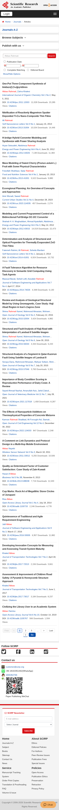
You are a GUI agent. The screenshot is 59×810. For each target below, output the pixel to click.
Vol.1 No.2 (46, 95)
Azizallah (36, 279)
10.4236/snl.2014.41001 (18, 257)
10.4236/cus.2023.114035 (19, 203)
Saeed (21, 196)
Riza (7, 499)
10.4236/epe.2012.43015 (18, 228)
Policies (36, 768)
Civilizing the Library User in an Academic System (29, 607)
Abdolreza (26, 145)
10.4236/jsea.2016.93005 (18, 535)
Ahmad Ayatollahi (35, 221)
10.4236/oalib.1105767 (17, 618)
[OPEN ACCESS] (50, 5)
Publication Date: (14, 62)
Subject (5, 747)
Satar (27, 171)
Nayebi (8, 448)
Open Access (38, 772)
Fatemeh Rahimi (9, 250)
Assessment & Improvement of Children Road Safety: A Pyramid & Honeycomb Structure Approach (27, 578)
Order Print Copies (10, 780)
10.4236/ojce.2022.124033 (19, 430)
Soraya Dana (8, 362)
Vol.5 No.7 (30, 365)
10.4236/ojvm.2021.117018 (19, 401)
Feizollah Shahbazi (10, 171)
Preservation (37, 780)
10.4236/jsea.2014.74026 (18, 290)
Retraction (36, 784)
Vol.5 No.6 (30, 340)
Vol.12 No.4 (38, 423)
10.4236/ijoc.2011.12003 (18, 102)
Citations (13, 106)
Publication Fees (39, 759)
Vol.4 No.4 (35, 149)
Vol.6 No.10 (34, 615)
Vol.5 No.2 (30, 315)
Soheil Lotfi (22, 279)
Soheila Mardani (37, 250)
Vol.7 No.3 (43, 589)
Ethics (34, 743)
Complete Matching (16, 70)
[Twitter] (3, 651)
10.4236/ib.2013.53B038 (18, 481)
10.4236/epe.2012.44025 (18, 153)
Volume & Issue (9, 792)
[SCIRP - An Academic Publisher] (20, 5)
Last (51, 630)
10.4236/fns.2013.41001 (18, 178)
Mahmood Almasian (33, 311)
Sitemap (6, 755)
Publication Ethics (40, 776)
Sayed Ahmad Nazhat (12, 390)
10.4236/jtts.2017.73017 (18, 596)
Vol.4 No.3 (35, 225)
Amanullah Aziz (30, 390)
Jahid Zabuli (43, 390)
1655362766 (11, 675)
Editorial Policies (39, 747)
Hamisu (8, 611)
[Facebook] (18, 651)
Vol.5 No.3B (16, 477)
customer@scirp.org (15, 667)
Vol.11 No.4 (28, 200)
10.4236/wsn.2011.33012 (18, 456)
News (4, 763)
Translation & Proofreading (14, 784)
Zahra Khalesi (23, 91)
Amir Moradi (7, 196)
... (38, 630)
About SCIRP (40, 738)
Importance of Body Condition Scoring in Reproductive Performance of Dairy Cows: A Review (26, 383)
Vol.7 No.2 (43, 557)
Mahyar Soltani (41, 362)
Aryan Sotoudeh (9, 145)
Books (5, 751)
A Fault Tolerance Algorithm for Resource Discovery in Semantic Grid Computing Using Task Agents (27, 271)
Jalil (7, 524)
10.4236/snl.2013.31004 (18, 127)
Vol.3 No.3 (30, 452)
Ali (7, 120)
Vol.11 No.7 (41, 394)
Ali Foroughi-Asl (34, 419)
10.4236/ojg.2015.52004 (18, 318)
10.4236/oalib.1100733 (17, 506)
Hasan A (9, 474)
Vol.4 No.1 (33, 174)
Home (8, 22)
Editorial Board (37, 70)
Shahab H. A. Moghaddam (14, 221)
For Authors (37, 751)
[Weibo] (46, 651)
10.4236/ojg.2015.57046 (18, 369)
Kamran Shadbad (14, 419)
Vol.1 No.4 (33, 503)
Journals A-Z (8, 743)
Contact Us (7, 759)
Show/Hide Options (11, 74)
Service (6, 768)
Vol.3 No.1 (30, 124)
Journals (17, 22)
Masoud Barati (8, 279)
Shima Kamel (12, 311)
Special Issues (38, 763)
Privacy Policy (38, 788)
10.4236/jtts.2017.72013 (18, 564)
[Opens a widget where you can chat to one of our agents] (48, 805)
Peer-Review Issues (41, 755)
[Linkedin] (32, 651)
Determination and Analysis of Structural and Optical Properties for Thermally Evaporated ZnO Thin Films (28, 242)
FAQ (4, 788)
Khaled (8, 553)
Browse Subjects (13, 37)
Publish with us (12, 45)
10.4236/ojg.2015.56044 (18, 344)
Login (6, 13)
